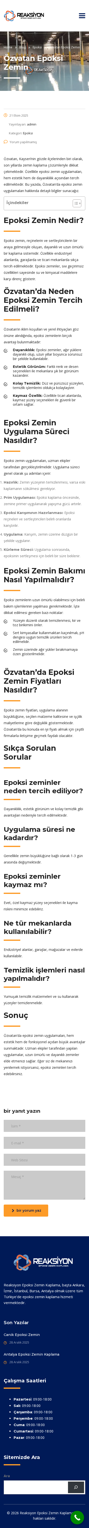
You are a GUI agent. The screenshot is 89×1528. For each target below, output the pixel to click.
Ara (7, 1475)
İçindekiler (17, 202)
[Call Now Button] (77, 1517)
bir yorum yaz (29, 1210)
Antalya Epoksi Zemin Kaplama (31, 1354)
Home (8, 47)
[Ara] (76, 1487)
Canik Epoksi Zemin (22, 1335)
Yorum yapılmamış (23, 142)
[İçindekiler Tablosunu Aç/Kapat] (74, 203)
